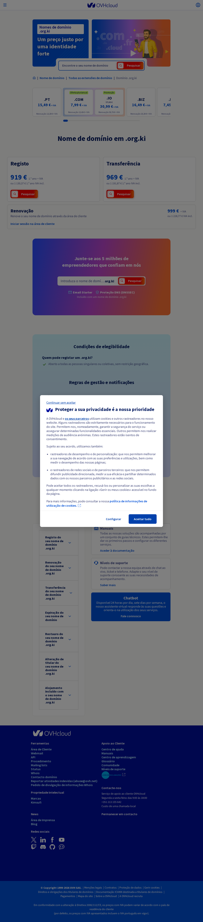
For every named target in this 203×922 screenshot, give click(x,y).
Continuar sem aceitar (61, 402)
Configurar (113, 519)
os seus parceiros (77, 418)
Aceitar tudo (142, 519)
